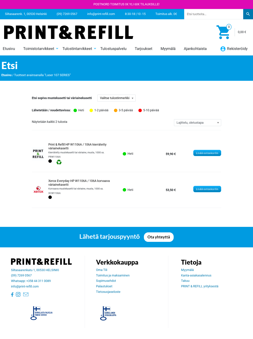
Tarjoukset (143, 48)
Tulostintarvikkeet (77, 48)
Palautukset (104, 286)
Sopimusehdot (106, 280)
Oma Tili (101, 270)
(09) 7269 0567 (21, 275)
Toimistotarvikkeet (38, 48)
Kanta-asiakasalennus (196, 275)
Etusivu (9, 48)
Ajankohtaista (195, 48)
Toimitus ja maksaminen (113, 275)
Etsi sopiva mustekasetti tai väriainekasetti (62, 98)
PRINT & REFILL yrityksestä (199, 286)
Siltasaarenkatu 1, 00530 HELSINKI (35, 270)
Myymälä (168, 48)
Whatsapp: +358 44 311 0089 (31, 281)
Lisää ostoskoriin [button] (207, 153)
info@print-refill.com (25, 286)
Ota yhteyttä (158, 237)
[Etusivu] (68, 32)
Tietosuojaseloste (108, 292)
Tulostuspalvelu (113, 48)
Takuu (185, 280)
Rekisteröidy (236, 48)
